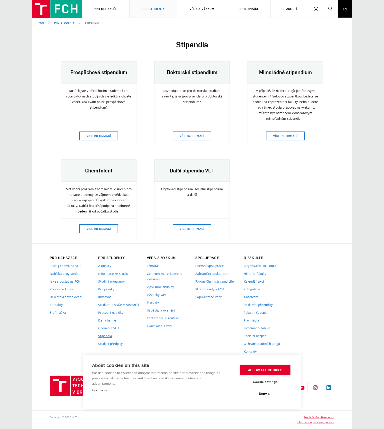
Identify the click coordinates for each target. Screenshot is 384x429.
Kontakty (56, 305)
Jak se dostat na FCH (65, 281)
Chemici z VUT (108, 328)
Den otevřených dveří (66, 297)
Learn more (99, 390)
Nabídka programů (64, 273)
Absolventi (251, 297)
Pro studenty (64, 22)
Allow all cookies (265, 370)
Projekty (153, 302)
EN (345, 9)
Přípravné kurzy (61, 289)
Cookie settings (265, 382)
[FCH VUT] (57, 9)
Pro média (251, 320)
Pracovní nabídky (110, 312)
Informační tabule (257, 328)
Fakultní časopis (255, 312)
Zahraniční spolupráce (211, 273)
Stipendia (92, 22)
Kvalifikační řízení (159, 326)
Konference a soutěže (163, 318)
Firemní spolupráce (209, 266)
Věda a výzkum (202, 9)
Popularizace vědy (208, 297)
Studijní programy (111, 281)
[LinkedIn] (328, 387)
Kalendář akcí (254, 281)
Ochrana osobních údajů (262, 344)
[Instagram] (315, 387)
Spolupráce (249, 9)
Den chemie (107, 320)
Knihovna (105, 297)
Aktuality (104, 266)
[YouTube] (302, 387)
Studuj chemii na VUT (65, 266)
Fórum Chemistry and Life (214, 281)
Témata (152, 266)
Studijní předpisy (110, 344)
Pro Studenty (153, 9)
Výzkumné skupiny (160, 287)
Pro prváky (106, 289)
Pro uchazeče (105, 9)
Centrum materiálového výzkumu (164, 276)
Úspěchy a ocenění (161, 310)
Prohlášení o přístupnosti (319, 417)
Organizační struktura (260, 266)
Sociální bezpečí (255, 336)
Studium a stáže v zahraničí (118, 305)
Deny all (265, 393)
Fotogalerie (252, 289)
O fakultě (290, 9)
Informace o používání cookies (315, 422)
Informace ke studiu (113, 273)
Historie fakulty (255, 273)
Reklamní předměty (258, 305)
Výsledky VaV (156, 295)
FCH (41, 22)
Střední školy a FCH (209, 289)
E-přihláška (58, 312)
